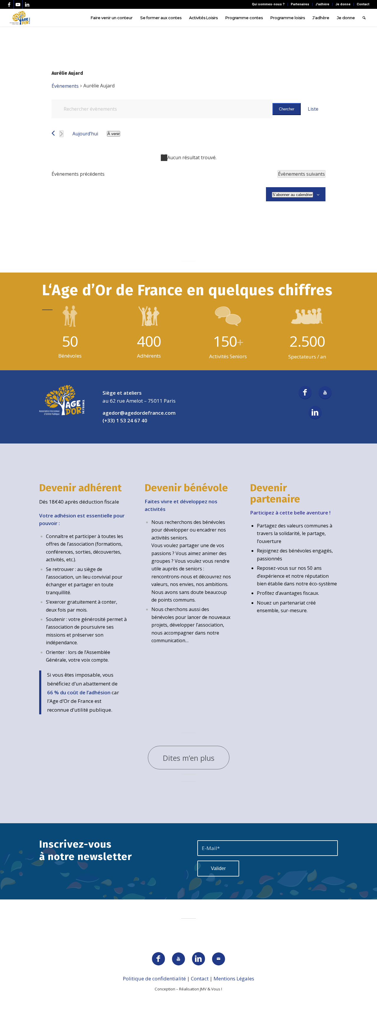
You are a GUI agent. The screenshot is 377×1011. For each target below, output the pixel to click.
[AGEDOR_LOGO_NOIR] (20, 17)
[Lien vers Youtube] (18, 4)
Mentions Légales (234, 978)
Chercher (286, 109)
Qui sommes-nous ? (268, 4)
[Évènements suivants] (61, 133)
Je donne (342, 4)
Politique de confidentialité (154, 978)
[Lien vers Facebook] (9, 4)
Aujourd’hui (85, 133)
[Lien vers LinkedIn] (27, 4)
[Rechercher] (364, 17)
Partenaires (300, 4)
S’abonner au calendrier (292, 194)
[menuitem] (268, 4)
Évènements (65, 86)
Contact (363, 4)
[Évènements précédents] (53, 133)
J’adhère (322, 4)
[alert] (188, 157)
